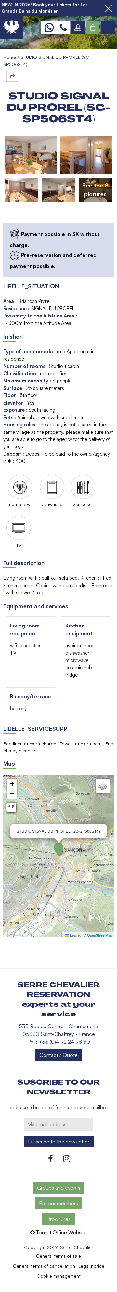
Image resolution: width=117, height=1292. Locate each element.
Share (12, 76)
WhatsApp (49, 27)
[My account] (78, 27)
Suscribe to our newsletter (58, 1087)
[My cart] (92, 27)
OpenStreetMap (99, 934)
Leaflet (75, 934)
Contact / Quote (58, 1055)
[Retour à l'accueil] (11, 27)
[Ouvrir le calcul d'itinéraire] (11, 807)
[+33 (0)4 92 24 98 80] (63, 27)
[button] (92, 27)
